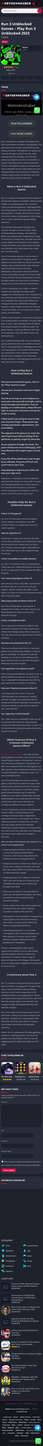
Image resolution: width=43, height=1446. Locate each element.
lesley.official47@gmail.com (20, 1409)
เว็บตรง (26, 1420)
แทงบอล (27, 1425)
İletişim (15, 1417)
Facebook (5, 78)
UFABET (33, 1420)
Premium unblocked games (12, 754)
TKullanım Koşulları (15, 1420)
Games (9, 20)
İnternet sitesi (6, 1151)
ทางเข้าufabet (26, 1428)
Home (3, 20)
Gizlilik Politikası (25, 1417)
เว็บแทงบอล (6, 1425)
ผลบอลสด (11, 1433)
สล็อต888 (10, 1428)
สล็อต (13, 1425)
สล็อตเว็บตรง (12, 1422)
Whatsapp (38, 78)
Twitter (13, 78)
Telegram (29, 78)
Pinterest (21, 78)
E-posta (4, 1141)
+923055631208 (21, 1412)
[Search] (39, 11)
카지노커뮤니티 (34, 1422)
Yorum (4, 1102)
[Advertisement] (21, 1213)
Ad (2, 1130)
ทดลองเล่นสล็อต (7, 1430)
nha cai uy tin (31, 1430)
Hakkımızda (7, 1417)
